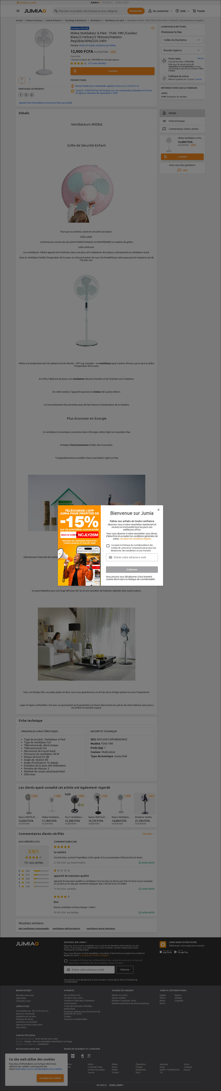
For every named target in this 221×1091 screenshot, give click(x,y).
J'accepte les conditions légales (135, 538)
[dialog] (110, 545)
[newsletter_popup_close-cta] (158, 510)
